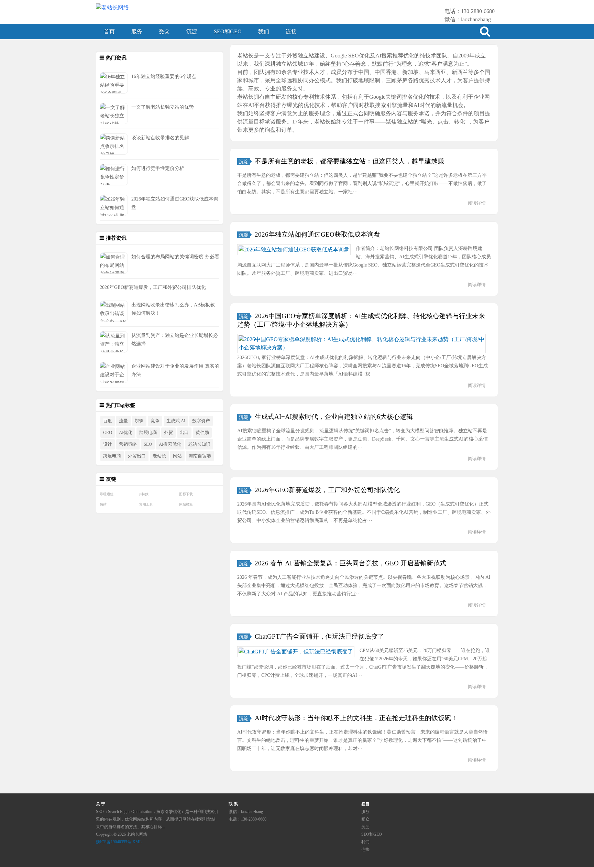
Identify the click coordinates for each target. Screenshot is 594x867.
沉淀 (191, 31)
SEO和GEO (228, 31)
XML (137, 841)
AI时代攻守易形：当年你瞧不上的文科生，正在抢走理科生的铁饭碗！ (356, 718)
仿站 (103, 504)
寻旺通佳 (106, 494)
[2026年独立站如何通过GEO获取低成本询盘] (294, 249)
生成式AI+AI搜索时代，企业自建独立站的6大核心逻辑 (334, 416)
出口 (184, 432)
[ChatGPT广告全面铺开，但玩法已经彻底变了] (295, 651)
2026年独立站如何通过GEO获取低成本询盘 (317, 234)
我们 (263, 31)
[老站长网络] (112, 7)
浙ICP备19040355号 (113, 841)
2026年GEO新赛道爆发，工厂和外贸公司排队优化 (153, 287)
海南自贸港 (200, 456)
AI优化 (125, 432)
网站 (177, 456)
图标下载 (186, 494)
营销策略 (128, 444)
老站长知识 (199, 444)
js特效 (143, 494)
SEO (148, 444)
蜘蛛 (139, 421)
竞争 (155, 421)
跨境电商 (148, 432)
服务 (136, 31)
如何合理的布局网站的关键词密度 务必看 (175, 256)
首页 (109, 31)
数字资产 (201, 421)
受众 (164, 31)
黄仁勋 (202, 432)
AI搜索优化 (170, 444)
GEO (107, 432)
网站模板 (186, 504)
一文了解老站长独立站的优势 (162, 107)
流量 (123, 421)
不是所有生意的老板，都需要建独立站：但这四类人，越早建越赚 (349, 161)
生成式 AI (175, 421)
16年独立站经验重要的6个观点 (163, 76)
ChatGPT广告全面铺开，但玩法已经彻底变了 (319, 636)
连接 (291, 31)
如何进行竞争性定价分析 (157, 168)
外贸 (168, 432)
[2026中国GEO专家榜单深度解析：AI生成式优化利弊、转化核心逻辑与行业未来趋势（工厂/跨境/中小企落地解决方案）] (361, 343)
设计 (107, 444)
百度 (107, 421)
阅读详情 (477, 203)
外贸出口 (137, 456)
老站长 (159, 456)
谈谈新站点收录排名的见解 (160, 137)
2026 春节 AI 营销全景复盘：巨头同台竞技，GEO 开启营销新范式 (350, 563)
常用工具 (146, 504)
